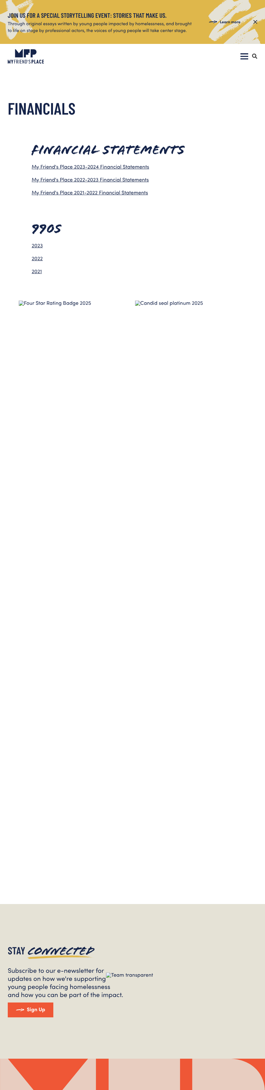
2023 (37, 245)
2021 (37, 271)
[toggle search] (254, 56)
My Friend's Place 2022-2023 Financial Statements (90, 179)
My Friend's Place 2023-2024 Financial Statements (90, 166)
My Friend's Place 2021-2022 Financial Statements (90, 192)
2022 (37, 258)
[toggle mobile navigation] (244, 56)
